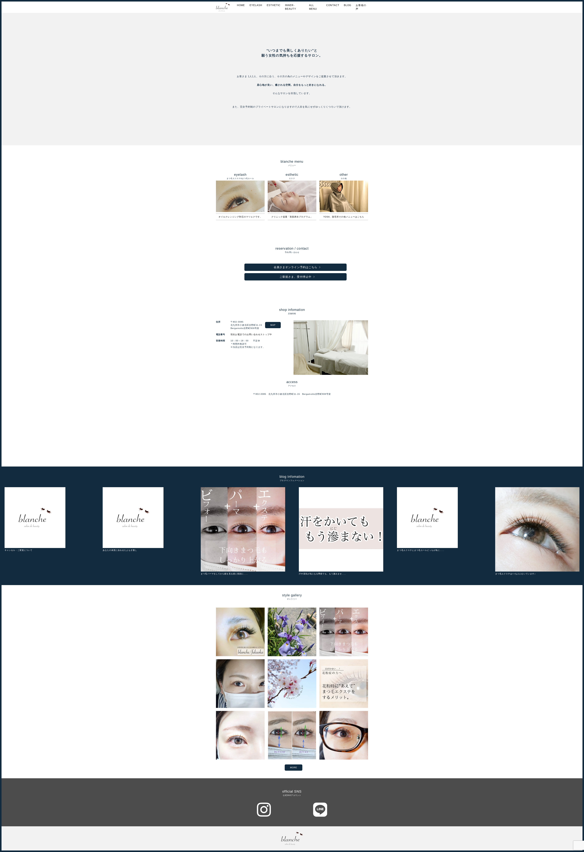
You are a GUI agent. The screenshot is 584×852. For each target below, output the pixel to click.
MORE (293, 767)
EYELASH (256, 5)
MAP (272, 325)
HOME (241, 5)
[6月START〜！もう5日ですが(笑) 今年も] (292, 632)
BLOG (347, 5)
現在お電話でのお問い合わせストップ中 (251, 334)
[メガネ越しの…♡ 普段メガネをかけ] (343, 735)
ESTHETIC (273, 5)
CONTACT (332, 5)
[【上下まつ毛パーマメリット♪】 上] (292, 735)
